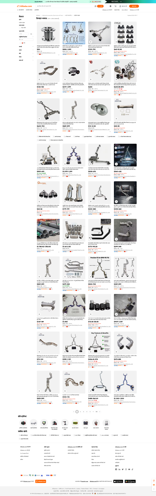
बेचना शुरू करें (118, 453)
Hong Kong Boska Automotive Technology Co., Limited (74, 129)
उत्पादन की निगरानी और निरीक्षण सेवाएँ (51, 462)
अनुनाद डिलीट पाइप (67, 435)
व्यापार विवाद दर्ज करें (95, 456)
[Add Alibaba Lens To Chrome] (40, 481)
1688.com (61, 488)
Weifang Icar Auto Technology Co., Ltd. (98, 90)
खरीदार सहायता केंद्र (95, 450)
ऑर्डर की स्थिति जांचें (119, 456)
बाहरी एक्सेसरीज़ (68, 15)
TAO (91, 488)
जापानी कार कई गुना (42, 140)
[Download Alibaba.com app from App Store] (118, 481)
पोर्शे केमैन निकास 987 (55, 435)
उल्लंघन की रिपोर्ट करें (95, 465)
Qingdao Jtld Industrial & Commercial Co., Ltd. (48, 176)
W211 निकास (77, 435)
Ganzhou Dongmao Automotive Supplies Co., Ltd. (125, 176)
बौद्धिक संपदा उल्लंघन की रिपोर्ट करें (98, 462)
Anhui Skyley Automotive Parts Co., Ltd (72, 213)
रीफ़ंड (92, 459)
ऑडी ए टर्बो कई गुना (24, 435)
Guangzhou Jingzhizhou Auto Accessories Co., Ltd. (48, 213)
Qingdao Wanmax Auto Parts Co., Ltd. (123, 250)
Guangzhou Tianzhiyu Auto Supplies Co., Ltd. (125, 54)
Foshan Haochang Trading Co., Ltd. (97, 251)
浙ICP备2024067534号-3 (119, 493)
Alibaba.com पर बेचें (119, 450)
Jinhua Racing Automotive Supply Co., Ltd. (73, 90)
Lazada (78, 488)
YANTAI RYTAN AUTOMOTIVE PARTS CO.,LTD (125, 93)
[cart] (116, 6)
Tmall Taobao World (70, 488)
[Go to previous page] (73, 411)
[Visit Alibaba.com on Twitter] (123, 469)
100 (96, 411)
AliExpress (54, 488)
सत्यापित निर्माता (71, 450)
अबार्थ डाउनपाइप (58, 136)
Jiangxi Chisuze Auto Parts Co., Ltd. (123, 213)
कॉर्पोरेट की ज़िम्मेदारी (24, 456)
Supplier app (84, 481)
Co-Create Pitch (24, 453)
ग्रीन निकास (77, 136)
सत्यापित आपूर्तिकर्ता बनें (120, 459)
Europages (101, 488)
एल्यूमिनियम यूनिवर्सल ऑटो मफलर (91, 435)
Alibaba (38, 15)
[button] (95, 6)
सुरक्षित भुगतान (47, 450)
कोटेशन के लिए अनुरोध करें (73, 453)
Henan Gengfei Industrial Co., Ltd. (45, 250)
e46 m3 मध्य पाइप (105, 435)
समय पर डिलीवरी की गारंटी (49, 456)
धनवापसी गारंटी (47, 453)
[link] (154, 480)
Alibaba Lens (26, 481)
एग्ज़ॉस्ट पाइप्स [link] (77, 15)
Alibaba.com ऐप (94, 481)
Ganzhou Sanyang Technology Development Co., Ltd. (99, 175)
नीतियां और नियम (47, 465)
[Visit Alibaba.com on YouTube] (129, 469)
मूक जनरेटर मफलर (112, 136)
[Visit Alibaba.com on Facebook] (116, 469)
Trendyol (95, 488)
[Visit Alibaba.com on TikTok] (132, 469)
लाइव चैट (93, 453)
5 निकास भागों (68, 136)
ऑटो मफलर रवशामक (100, 136)
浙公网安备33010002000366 (104, 493)
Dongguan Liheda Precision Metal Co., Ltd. (99, 129)
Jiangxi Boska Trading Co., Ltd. (70, 52)
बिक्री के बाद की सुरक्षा (48, 459)
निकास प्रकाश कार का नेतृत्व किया (57, 140)
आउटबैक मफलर (125, 435)
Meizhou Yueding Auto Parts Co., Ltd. (97, 52)
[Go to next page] (99, 411)
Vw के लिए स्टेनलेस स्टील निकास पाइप (39, 435)
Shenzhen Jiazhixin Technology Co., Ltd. (47, 129)
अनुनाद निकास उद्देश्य (24, 438)
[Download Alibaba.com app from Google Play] (130, 481)
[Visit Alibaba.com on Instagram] (126, 469)
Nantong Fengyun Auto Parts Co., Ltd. (46, 91)
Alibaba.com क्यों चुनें (25, 450)
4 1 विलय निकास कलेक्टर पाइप (125, 136)
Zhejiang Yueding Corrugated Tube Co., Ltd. (73, 250)
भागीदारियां (117, 462)
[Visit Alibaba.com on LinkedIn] (119, 469)
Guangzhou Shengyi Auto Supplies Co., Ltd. (99, 212)
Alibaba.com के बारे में (25, 446)
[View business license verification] (92, 493)
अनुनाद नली (115, 435)
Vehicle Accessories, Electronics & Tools (52, 15)
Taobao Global (84, 488)
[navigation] (26, 214)
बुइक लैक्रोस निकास (88, 136)
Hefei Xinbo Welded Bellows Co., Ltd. (46, 52)
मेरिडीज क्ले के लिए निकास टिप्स (44, 136)
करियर (21, 459)
